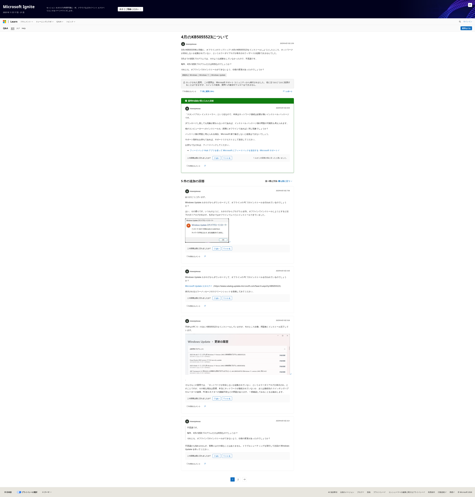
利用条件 (431, 492)
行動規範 (441, 492)
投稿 (368, 492)
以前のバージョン (347, 492)
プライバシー (378, 492)
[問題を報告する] (205, 166)
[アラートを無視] (470, 5)
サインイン (467, 21)
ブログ (359, 492)
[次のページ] (244, 479)
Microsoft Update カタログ (197, 286)
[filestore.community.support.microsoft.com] (208, 242)
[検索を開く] (459, 21)
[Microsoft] (4, 21)
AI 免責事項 (332, 492)
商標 (451, 492)
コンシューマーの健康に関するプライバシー (406, 492)
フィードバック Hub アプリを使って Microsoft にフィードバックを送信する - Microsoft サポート (234, 150)
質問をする (466, 28)
